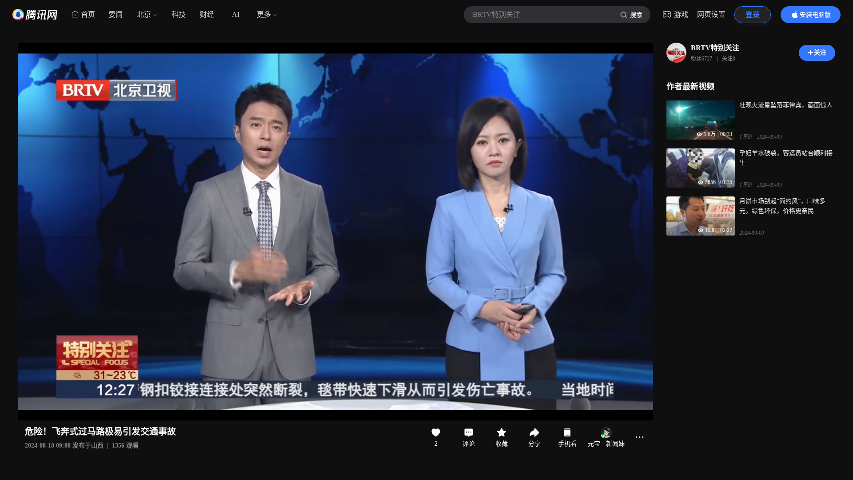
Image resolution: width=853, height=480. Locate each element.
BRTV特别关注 (715, 48)
